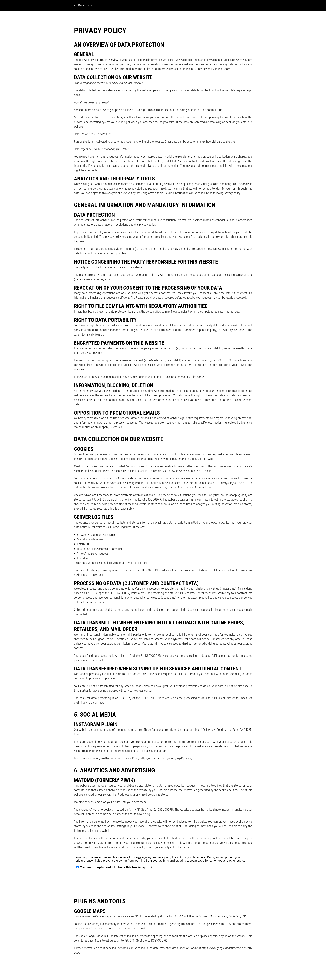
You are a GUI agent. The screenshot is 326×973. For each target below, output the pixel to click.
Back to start (86, 5)
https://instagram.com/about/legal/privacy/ (167, 758)
